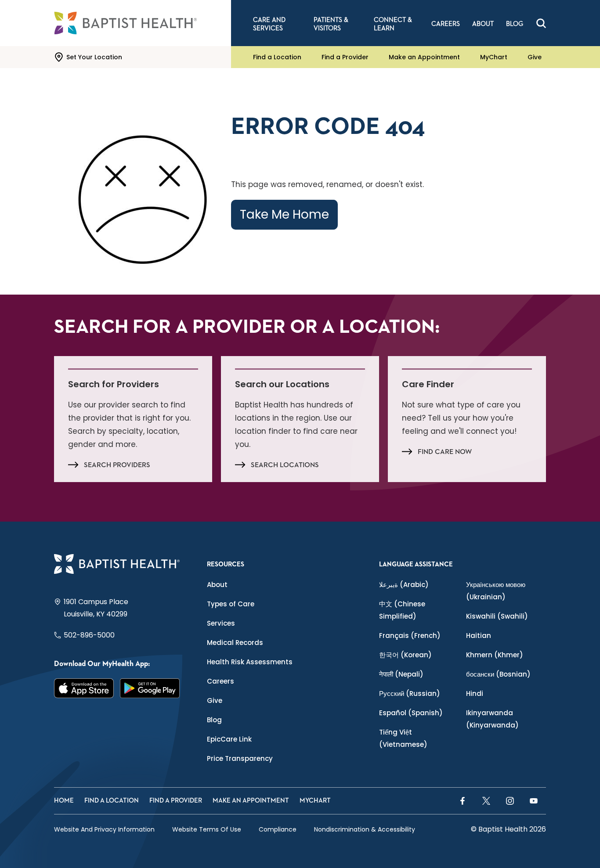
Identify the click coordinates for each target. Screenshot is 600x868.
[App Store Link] (84, 688)
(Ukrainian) (495, 590)
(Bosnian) (498, 674)
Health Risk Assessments (250, 661)
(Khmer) (494, 654)
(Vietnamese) (403, 738)
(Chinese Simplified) (402, 610)
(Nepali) (401, 674)
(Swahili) (497, 616)
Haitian (478, 635)
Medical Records (235, 642)
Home (64, 800)
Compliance (277, 829)
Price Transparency (240, 758)
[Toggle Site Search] (541, 23)
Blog (214, 719)
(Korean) (405, 654)
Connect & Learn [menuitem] (393, 24)
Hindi (474, 693)
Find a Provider (345, 57)
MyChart (493, 57)
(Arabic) (404, 584)
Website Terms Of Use (206, 829)
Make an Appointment (424, 57)
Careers (220, 681)
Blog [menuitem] (514, 24)
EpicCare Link (229, 739)
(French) (410, 635)
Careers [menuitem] (445, 24)
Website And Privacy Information (104, 829)
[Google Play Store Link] (150, 688)
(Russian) (409, 693)
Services (221, 623)
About (217, 584)
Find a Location (277, 57)
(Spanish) (411, 712)
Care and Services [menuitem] (269, 24)
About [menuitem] (483, 24)
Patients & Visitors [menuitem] (331, 24)
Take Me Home (284, 214)
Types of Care (230, 604)
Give (535, 57)
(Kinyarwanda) (492, 719)
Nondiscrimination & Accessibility (364, 829)
